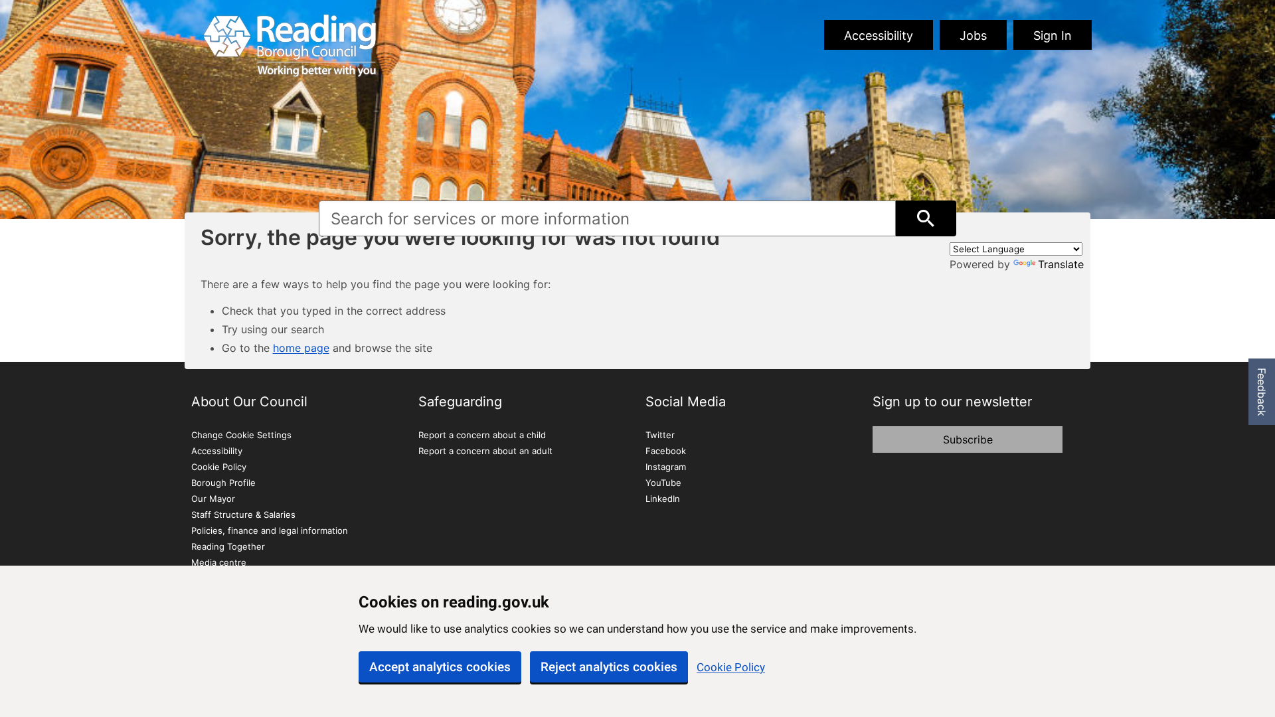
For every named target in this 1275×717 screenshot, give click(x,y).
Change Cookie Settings (241, 435)
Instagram (665, 466)
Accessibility (878, 35)
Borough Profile (223, 482)
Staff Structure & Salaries (243, 514)
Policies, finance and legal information (269, 530)
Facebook (665, 450)
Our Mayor (213, 498)
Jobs (973, 35)
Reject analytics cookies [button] (609, 667)
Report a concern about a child (482, 435)
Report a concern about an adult (485, 450)
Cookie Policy (731, 667)
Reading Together (228, 546)
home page (301, 348)
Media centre (218, 562)
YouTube (663, 482)
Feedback (1261, 392)
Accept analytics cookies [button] (440, 667)
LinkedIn (662, 498)
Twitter (660, 435)
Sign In (1052, 35)
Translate (1061, 264)
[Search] (926, 218)
